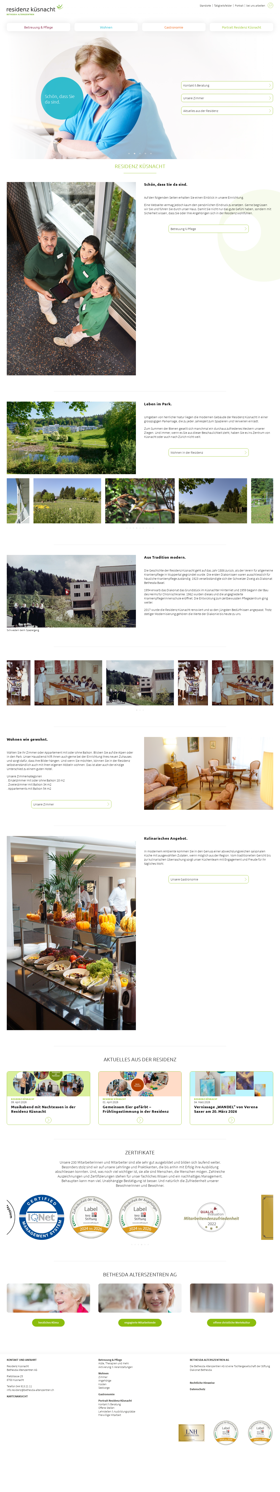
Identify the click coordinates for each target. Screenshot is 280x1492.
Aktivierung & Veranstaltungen (115, 1367)
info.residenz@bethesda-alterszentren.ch (30, 1390)
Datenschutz (197, 1389)
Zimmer (102, 1377)
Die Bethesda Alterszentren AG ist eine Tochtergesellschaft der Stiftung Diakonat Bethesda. (230, 1368)
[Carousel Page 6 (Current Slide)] (143, 528)
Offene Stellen (106, 1408)
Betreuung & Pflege (110, 1360)
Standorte (205, 5)
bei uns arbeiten (255, 5)
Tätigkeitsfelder (223, 5)
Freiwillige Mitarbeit (109, 1415)
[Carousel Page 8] (149, 528)
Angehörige (104, 1380)
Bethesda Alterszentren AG (209, 1360)
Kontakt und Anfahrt (22, 1360)
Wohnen (103, 1373)
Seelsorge (104, 1387)
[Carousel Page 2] (130, 528)
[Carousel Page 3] (133, 528)
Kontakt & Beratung (109, 1404)
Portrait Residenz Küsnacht (115, 1400)
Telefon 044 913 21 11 (19, 1386)
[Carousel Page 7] (146, 528)
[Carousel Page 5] (140, 528)
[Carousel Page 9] (153, 528)
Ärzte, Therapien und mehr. (113, 1363)
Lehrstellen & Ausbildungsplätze (116, 1411)
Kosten (102, 1384)
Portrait (239, 5)
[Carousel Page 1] (126, 528)
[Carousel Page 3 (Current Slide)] (143, 710)
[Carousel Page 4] (136, 528)
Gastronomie (106, 1394)
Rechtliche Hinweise (202, 1383)
